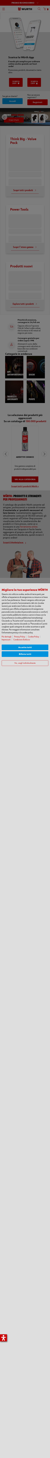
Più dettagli (6, 637)
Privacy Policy (19, 637)
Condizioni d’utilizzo (21, 640)
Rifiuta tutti (25, 654)
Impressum (6, 640)
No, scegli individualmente (25, 663)
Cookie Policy (33, 637)
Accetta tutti (25, 647)
